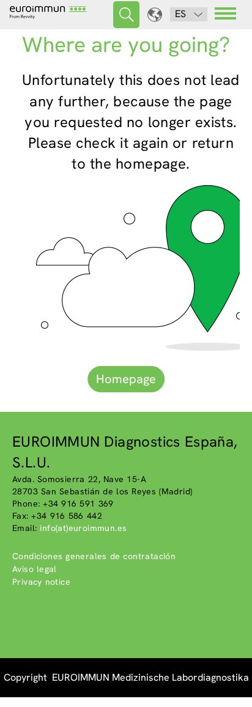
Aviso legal (34, 568)
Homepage (126, 379)
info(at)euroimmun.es (83, 527)
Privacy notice (41, 581)
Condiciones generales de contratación (94, 556)
